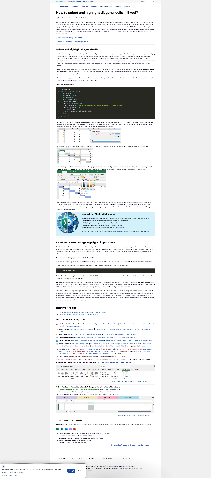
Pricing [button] (94, 6)
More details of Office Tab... (125, 415)
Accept (71, 471)
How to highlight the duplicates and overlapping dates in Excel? (78, 314)
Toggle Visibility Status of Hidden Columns (118, 340)
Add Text (82, 349)
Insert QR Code (92, 351)
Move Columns (99, 340)
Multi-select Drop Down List (126, 337)
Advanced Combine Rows (93, 353)
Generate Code (113, 324)
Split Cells (105, 353)
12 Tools (74, 349)
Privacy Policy (109, 458)
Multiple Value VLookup (94, 334)
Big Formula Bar (95, 343)
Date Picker (147, 343)
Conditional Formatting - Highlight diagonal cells (72, 41)
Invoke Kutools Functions (72, 326)
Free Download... (143, 381)
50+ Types (108, 349)
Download (85, 6)
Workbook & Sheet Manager (111, 343)
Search (127, 6)
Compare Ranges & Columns (143, 340)
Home (63, 458)
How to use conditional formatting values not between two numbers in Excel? (83, 312)
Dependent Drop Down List (106, 337)
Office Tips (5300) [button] (105, 6)
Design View (84, 343)
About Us (126, 458)
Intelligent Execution (99, 324)
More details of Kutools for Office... (123, 445)
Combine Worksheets (66, 346)
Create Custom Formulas (127, 324)
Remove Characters (92, 349)
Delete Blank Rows (101, 329)
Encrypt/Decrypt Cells (82, 346)
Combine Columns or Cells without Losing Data (124, 329)
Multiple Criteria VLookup (76, 334)
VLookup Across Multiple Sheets (114, 334)
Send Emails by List (97, 346)
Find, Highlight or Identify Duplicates (81, 329)
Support (118, 6)
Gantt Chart (118, 349)
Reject (80, 471)
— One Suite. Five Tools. (74, 1)
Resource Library (128, 343)
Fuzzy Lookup (131, 334)
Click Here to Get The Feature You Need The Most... (115, 362)
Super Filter (109, 346)
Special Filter (120, 346)
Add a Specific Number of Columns (81, 340)
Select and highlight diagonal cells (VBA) (70, 38)
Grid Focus (74, 343)
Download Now (122, 231)
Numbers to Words (137, 351)
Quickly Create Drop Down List (86, 337)
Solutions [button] (75, 6)
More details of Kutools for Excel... (123, 381)
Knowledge (78, 458)
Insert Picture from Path (105, 351)
